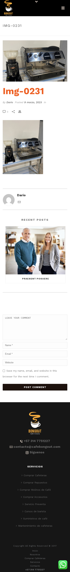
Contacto (35, 566)
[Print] (21, 111)
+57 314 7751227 (37, 441)
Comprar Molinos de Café (35, 489)
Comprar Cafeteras (35, 475)
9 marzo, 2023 (33, 102)
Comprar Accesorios (35, 496)
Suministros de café (35, 518)
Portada (9, 33)
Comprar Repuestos (35, 482)
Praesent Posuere (35, 278)
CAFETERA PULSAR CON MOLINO (35, 33)
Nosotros (35, 554)
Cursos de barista (35, 511)
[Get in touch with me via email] (19, 202)
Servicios (35, 562)
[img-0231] (35, 61)
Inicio (35, 550)
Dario (9, 102)
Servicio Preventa (35, 504)
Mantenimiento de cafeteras (35, 525)
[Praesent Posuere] (35, 250)
